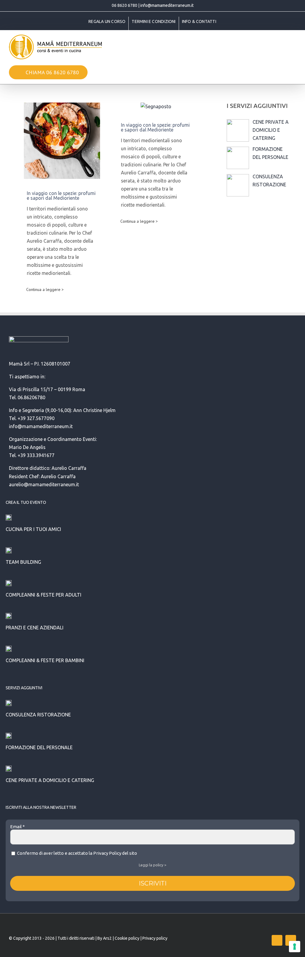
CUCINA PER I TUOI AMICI (33, 529)
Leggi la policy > (152, 865)
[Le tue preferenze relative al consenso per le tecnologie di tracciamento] (294, 946)
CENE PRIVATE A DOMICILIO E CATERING (50, 780)
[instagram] (290, 940)
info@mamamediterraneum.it (167, 5)
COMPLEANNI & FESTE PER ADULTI (43, 594)
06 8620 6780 (124, 5)
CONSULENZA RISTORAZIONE (38, 714)
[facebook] (277, 940)
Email (17, 826)
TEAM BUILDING (23, 562)
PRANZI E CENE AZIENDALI (34, 627)
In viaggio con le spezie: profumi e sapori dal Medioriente (61, 196)
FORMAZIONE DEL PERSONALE (39, 747)
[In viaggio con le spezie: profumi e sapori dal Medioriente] (62, 141)
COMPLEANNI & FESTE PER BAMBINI (45, 660)
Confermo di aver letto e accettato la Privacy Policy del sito (76, 853)
